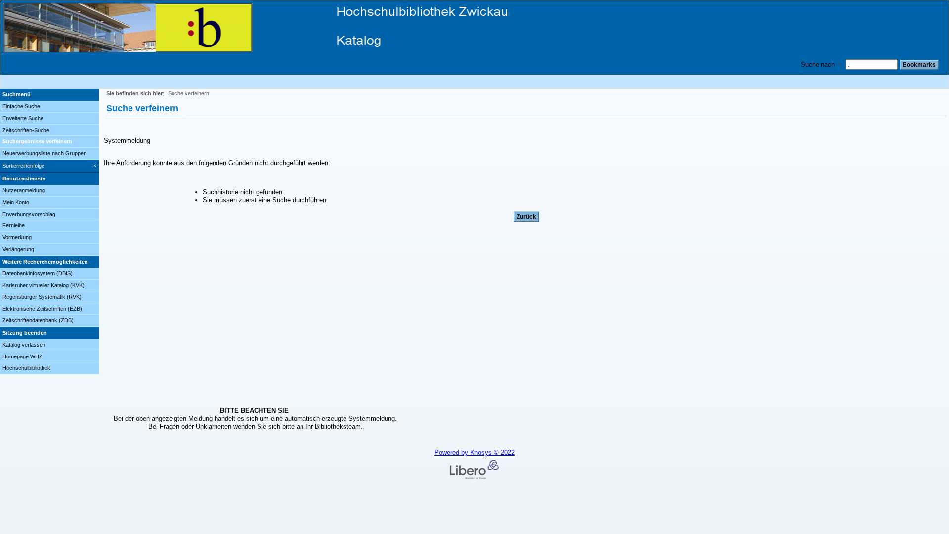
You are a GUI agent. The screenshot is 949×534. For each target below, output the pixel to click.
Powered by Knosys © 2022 (474, 452)
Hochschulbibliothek (26, 368)
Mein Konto (15, 202)
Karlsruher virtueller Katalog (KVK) (43, 285)
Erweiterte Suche (22, 118)
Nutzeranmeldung (23, 190)
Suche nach (818, 64)
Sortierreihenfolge (23, 166)
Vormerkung (17, 237)
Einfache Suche (21, 106)
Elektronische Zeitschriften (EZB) (42, 309)
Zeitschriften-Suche (25, 130)
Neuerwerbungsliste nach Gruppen (44, 153)
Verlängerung (18, 249)
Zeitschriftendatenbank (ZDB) (38, 320)
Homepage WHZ (22, 356)
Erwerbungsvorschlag (28, 214)
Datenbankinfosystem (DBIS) (37, 273)
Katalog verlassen (23, 345)
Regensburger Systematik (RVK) (42, 297)
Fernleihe (13, 225)
